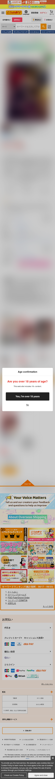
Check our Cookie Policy (14, 775)
